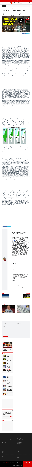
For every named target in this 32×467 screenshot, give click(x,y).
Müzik (18, 457)
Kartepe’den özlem (9, 394)
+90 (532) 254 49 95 (5, 445)
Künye (21, 465)
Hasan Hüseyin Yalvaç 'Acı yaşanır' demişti (9, 367)
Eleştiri (3, 453)
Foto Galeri (19, 0)
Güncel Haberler (19, 437)
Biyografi (18, 451)
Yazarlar (29, 0)
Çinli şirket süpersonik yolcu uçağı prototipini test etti (8, 300)
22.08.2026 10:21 (19, 310)
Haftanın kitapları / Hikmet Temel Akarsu (9, 386)
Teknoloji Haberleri (20, 439)
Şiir (2, 452)
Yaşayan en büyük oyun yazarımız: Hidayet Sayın (9, 360)
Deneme (3, 450)
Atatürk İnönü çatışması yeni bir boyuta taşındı (7, 350)
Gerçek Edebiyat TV (24, 0)
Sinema (18, 455)
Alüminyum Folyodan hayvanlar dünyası (22, 311)
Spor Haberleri (19, 438)
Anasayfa (4, 8)
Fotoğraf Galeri (19, 444)
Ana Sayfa (4, 0)
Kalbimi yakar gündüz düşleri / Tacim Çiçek (9, 378)
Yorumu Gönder (5, 336)
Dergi (18, 450)
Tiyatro (18, 456)
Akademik (3, 455)
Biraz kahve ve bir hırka (9, 356)
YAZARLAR (10, 353)
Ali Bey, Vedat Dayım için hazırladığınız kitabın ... (9, 382)
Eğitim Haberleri (19, 442)
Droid (20, 462)
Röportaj (18, 453)
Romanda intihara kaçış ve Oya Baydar (9, 371)
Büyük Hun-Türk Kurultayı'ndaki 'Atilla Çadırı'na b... (9, 390)
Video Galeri (19, 443)
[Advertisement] (16, 215)
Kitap (3, 451)
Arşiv (3, 456)
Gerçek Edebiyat (7, 462)
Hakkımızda (17, 465)
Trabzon (14, 240)
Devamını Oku (4, 440)
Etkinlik (18, 452)
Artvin (21, 232)
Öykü (3, 457)
